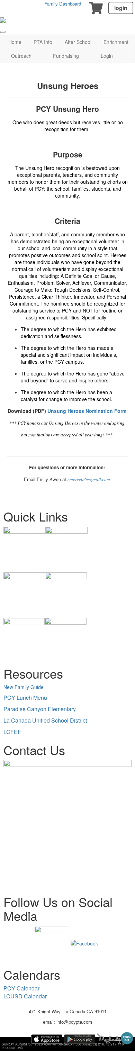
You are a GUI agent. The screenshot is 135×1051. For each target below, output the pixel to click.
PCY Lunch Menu (25, 697)
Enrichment (116, 41)
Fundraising (66, 55)
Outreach (21, 55)
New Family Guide (23, 686)
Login (107, 55)
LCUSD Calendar (25, 996)
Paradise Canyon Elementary (39, 709)
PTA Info (43, 41)
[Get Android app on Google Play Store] (79, 1039)
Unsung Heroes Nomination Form (86, 410)
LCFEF (12, 732)
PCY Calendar (21, 988)
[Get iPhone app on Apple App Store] (46, 1039)
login (120, 8)
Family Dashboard (62, 3)
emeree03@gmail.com (89, 479)
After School (78, 41)
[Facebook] (84, 942)
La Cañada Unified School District (45, 720)
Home (14, 41)
